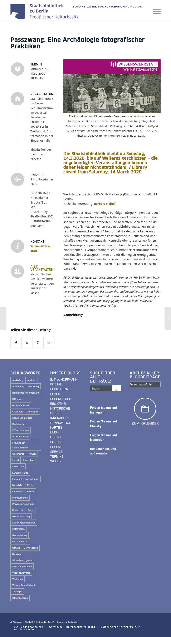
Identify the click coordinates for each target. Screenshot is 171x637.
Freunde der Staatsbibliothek (20, 445)
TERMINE (56, 456)
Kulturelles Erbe (20, 472)
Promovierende (20, 497)
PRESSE (56, 447)
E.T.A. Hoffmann (20, 430)
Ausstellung (18, 386)
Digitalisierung (19, 424)
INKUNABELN (59, 418)
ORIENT (55, 437)
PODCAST (57, 442)
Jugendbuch (29, 460)
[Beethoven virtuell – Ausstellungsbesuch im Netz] (168, 318)
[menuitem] (106, 7)
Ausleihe (31, 380)
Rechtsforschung (21, 516)
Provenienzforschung (23, 503)
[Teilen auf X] (27, 342)
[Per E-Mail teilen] (49, 342)
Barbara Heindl (105, 204)
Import (15, 460)
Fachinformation (20, 436)
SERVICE (56, 451)
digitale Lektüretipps (22, 417)
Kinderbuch (18, 466)
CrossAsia (17, 411)
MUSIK (54, 432)
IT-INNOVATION (60, 423)
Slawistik (16, 554)
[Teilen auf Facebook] (16, 342)
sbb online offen (20, 541)
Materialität (17, 485)
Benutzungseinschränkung (25, 392)
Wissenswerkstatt (21, 572)
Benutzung (33, 386)
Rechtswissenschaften (23, 522)
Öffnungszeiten (20, 597)
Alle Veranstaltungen (44, 268)
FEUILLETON (59, 389)
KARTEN (56, 427)
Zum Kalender (145, 423)
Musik (30, 485)
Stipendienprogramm (22, 560)
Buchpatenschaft (20, 405)
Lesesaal (16, 478)
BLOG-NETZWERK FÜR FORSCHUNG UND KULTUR (107, 7)
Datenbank (32, 411)
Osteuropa (17, 491)
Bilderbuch (17, 399)
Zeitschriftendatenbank (23, 585)
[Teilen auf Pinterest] (38, 342)
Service (16, 547)
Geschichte (18, 453)
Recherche (18, 510)
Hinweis (32, 453)
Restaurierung (19, 535)
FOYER (55, 394)
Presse (30, 491)
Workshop (17, 578)
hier (49, 274)
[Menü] (155, 11)
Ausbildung (17, 380)
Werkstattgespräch (22, 566)
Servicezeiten (31, 547)
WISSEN (56, 461)
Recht (31, 510)
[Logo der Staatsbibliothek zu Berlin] (45, 11)
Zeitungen (17, 591)
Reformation (18, 528)
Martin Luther (32, 478)
